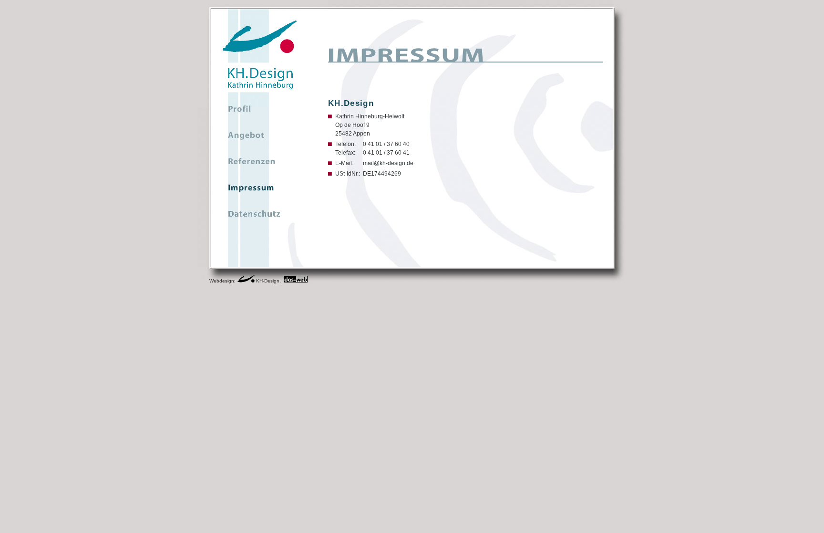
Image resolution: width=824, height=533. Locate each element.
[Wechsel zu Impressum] (260, 190)
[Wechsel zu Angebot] (260, 138)
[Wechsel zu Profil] (260, 111)
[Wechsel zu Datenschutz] (260, 216)
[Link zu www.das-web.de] (296, 280)
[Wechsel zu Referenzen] (260, 164)
